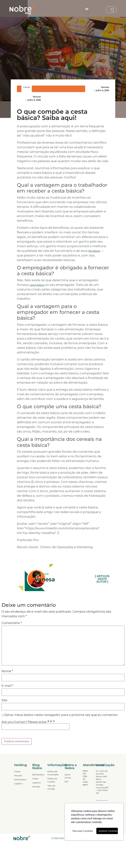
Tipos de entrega (51, 787)
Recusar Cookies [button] (83, 830)
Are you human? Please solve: (25, 722)
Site (4, 700)
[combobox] (108, 10)
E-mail (7, 685)
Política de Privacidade (52, 773)
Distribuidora (20, 779)
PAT (66, 782)
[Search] (112, 10)
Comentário (12, 622)
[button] (86, 9)
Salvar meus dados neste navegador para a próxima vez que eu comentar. (61, 714)
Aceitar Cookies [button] (108, 830)
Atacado (18, 775)
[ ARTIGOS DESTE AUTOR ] (102, 578)
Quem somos (68, 776)
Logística (18, 783)
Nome (7, 671)
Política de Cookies (52, 780)
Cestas (26, 87)
